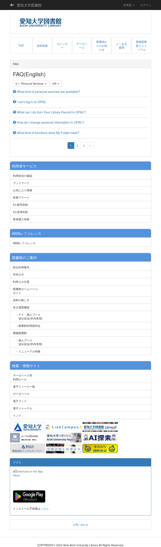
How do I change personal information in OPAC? (50, 122)
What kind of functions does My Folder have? (47, 132)
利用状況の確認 (22, 176)
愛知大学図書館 (29, 4)
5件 (55, 83)
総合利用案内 (21, 267)
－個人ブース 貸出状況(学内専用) (27, 342)
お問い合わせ (80, 524)
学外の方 (18, 274)
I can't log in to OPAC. (31, 102)
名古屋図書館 (21, 307)
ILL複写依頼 (20, 205)
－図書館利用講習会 (26, 326)
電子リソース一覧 (24, 386)
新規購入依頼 (21, 219)
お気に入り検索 (22, 190)
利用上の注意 (21, 282)
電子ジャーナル (22, 408)
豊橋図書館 (20, 333)
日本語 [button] (127, 5)
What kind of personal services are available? (48, 91)
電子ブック (20, 401)
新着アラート (21, 197)
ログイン (145, 5)
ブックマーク (21, 183)
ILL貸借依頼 (20, 212)
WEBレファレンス (24, 243)
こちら (44, 508)
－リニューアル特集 (26, 351)
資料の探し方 (21, 300)
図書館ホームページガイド (25, 291)
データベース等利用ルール (22, 377)
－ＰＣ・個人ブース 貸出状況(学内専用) (27, 316)
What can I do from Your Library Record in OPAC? (51, 112)
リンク (17, 415)
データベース (21, 394)
